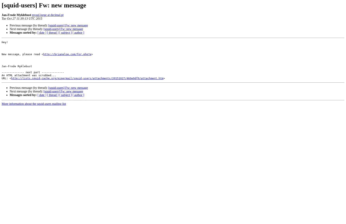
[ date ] (41, 32)
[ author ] (78, 32)
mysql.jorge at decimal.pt (47, 15)
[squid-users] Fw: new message (68, 25)
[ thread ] (52, 32)
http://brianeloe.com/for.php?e (67, 54)
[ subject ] (65, 32)
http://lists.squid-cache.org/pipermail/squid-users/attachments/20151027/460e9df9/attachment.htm (87, 78)
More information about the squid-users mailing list (34, 103)
